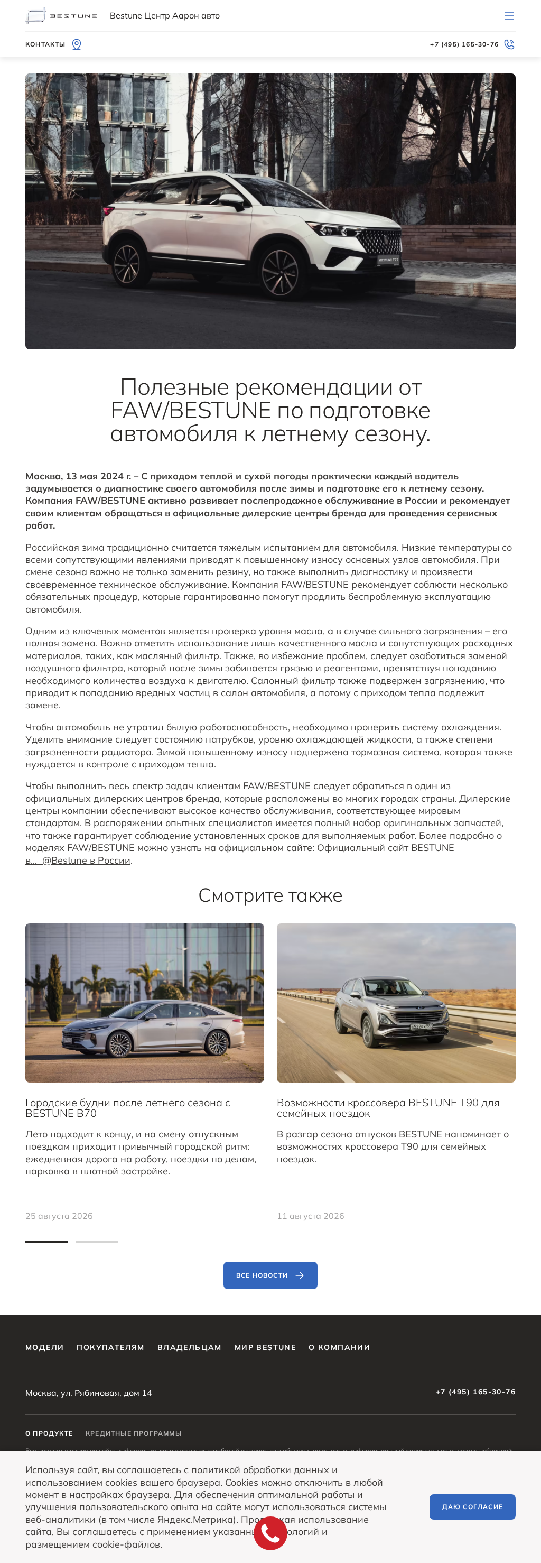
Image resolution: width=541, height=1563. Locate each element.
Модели (44, 1347)
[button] (46, 1242)
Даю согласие (472, 1507)
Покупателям (110, 1347)
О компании (339, 1347)
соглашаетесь (149, 1470)
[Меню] (509, 16)
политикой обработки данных (260, 1470)
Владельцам (189, 1347)
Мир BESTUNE (265, 1347)
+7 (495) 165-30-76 (476, 1391)
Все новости (262, 1275)
